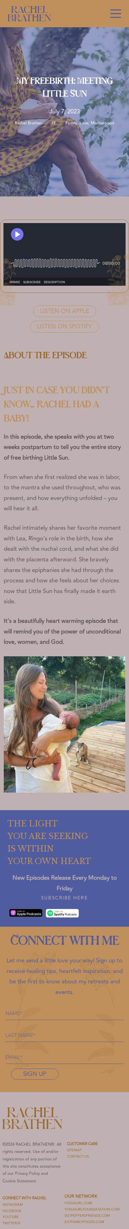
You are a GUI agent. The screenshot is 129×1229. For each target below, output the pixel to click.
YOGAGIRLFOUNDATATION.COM (92, 1209)
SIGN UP (34, 1074)
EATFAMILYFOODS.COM (84, 1222)
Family (71, 123)
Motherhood (102, 123)
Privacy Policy (27, 1173)
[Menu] (115, 13)
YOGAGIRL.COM (78, 1203)
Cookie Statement (19, 1181)
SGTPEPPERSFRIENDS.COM (87, 1215)
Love (84, 123)
